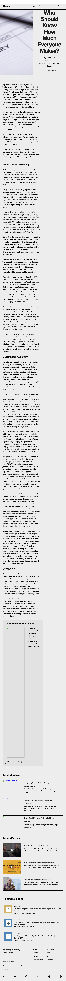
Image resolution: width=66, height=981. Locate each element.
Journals (50, 960)
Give (33, 6)
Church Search (38, 960)
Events (35, 956)
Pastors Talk (17, 919)
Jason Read (50, 58)
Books (49, 953)
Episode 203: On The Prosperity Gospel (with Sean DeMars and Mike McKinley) (36, 923)
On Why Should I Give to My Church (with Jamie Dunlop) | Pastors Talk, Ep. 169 (37, 937)
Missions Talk (17, 906)
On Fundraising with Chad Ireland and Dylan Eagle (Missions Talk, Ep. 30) (37, 910)
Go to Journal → (13, 762)
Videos (35, 953)
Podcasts (50, 949)
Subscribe (55, 970)
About (49, 956)
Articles (35, 949)
